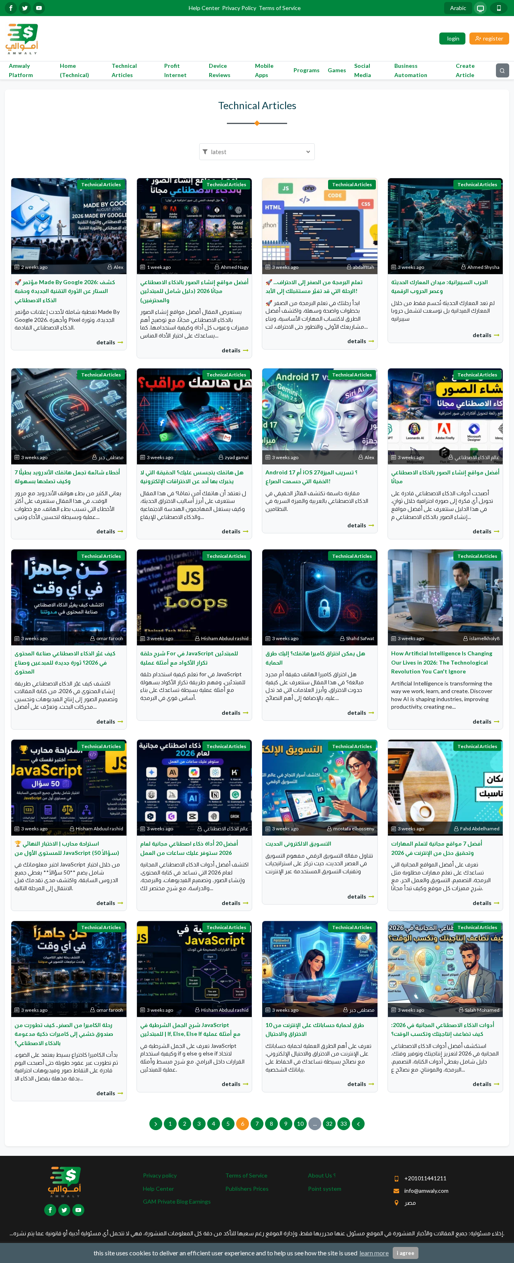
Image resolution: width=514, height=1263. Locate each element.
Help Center (204, 7)
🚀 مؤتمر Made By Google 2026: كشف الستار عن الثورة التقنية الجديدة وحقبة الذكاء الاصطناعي (64, 291)
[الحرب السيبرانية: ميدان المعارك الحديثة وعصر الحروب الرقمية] (445, 225)
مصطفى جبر (110, 457)
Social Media (362, 70)
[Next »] (358, 1123)
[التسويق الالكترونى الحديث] (319, 786)
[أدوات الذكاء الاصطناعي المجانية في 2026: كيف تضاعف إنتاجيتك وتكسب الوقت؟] (445, 968)
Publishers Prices (247, 1188)
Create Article (465, 70)
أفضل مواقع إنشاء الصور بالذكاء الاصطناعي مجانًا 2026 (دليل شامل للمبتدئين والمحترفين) (194, 291)
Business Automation (410, 70)
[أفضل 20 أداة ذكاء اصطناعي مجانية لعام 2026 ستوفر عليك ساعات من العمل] (194, 786)
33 (344, 1123)
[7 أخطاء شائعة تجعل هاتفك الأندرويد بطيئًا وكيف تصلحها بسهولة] (68, 415)
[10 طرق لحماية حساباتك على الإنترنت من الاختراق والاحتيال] (319, 968)
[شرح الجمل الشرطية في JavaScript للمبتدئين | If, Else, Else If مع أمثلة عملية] (194, 968)
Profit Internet (175, 70)
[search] (502, 70)
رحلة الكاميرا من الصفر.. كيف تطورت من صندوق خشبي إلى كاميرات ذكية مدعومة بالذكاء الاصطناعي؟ (63, 1033)
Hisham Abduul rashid (225, 638)
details (105, 342)
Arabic (458, 7)
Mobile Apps (264, 70)
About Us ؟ (322, 1175)
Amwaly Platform (21, 70)
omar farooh (109, 638)
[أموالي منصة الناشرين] (21, 38)
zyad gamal (237, 457)
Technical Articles (124, 70)
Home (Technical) (74, 70)
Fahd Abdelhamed (480, 829)
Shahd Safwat (360, 638)
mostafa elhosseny (353, 829)
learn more (374, 1253)
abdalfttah (363, 267)
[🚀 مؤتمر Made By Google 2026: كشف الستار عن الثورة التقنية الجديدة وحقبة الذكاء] (68, 225)
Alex (118, 267)
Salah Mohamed (482, 1010)
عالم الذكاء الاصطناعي (477, 457)
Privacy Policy (239, 7)
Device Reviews (219, 70)
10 (300, 1123)
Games (337, 70)
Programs (307, 70)
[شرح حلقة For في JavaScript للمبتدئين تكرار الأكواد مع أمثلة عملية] (194, 597)
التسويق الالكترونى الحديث (298, 843)
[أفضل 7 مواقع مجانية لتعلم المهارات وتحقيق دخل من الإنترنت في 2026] (445, 786)
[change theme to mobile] (499, 8)
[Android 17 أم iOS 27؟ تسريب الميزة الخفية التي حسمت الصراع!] (319, 415)
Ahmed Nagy (235, 267)
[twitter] (25, 8)
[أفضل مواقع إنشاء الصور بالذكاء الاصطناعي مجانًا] (445, 415)
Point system (324, 1188)
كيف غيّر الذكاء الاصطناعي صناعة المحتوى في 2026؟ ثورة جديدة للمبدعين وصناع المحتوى (64, 662)
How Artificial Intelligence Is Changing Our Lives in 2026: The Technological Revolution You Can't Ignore (441, 662)
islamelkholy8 (484, 638)
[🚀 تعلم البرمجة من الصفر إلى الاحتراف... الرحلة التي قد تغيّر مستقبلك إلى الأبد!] (319, 225)
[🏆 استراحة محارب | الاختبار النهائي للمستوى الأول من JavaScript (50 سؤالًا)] (68, 786)
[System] (480, 8)
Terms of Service (280, 7)
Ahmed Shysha (483, 267)
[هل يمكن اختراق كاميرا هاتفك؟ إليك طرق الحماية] (319, 597)
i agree (405, 1253)
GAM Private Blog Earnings (177, 1201)
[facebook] (11, 8)
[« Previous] (155, 1123)
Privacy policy (160, 1175)
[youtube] (39, 8)
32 (329, 1123)
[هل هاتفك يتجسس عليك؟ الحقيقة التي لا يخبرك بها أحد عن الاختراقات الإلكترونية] (194, 415)
